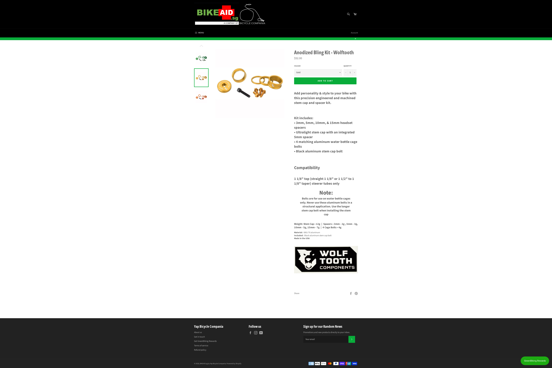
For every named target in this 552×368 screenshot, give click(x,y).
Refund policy (200, 349)
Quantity (347, 66)
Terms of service (201, 345)
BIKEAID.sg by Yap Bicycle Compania (213, 363)
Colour (297, 66)
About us (198, 332)
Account (354, 32)
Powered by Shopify (234, 363)
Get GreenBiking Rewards (205, 341)
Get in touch (199, 336)
